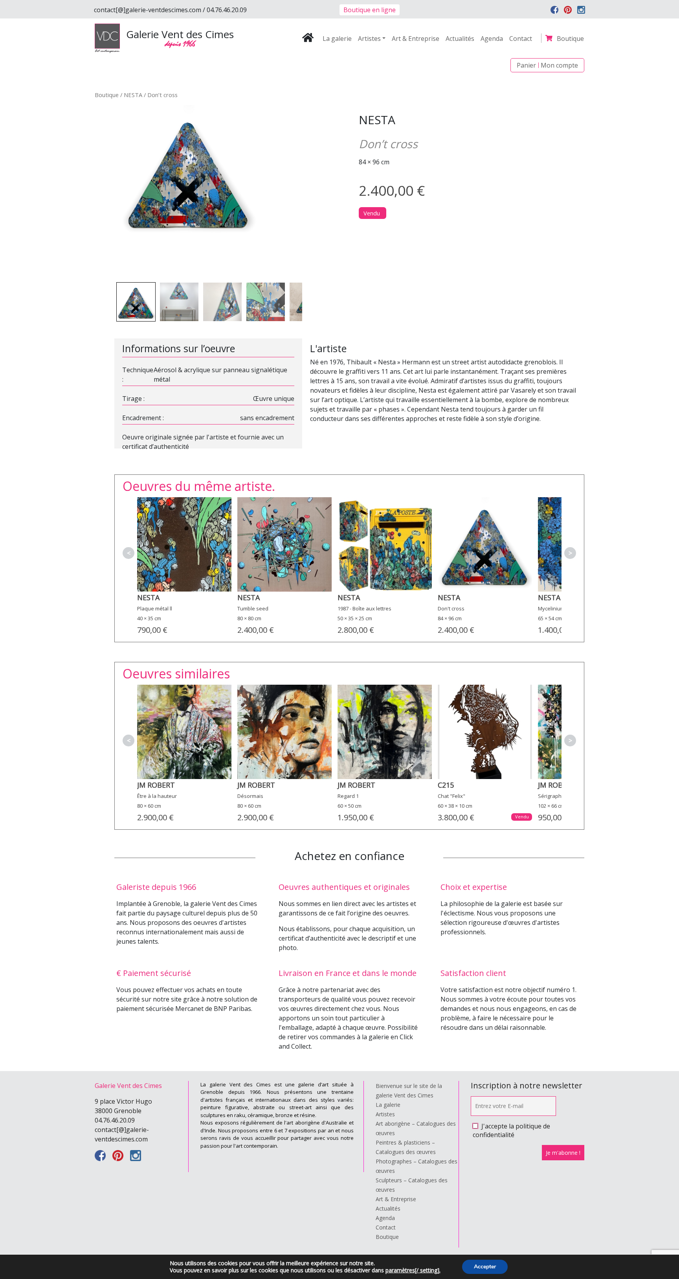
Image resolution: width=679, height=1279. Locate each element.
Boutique (570, 38)
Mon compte (559, 65)
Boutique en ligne (369, 10)
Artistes (369, 38)
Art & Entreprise (415, 38)
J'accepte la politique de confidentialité (511, 1130)
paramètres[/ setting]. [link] (412, 1270)
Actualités (460, 38)
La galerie (337, 38)
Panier (526, 65)
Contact (520, 38)
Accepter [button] (485, 1266)
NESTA (133, 95)
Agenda (492, 38)
